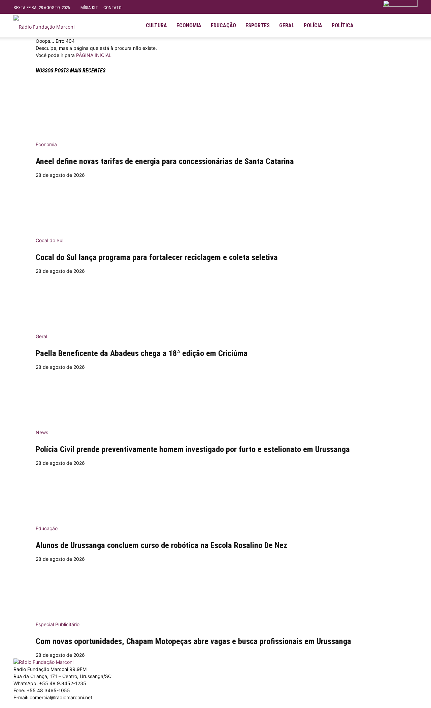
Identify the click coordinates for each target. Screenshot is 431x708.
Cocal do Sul (49, 240)
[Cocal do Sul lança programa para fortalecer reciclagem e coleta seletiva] (215, 205)
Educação (223, 25)
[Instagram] (380, 25)
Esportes (257, 25)
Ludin (163, 704)
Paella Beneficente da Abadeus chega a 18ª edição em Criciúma (141, 353)
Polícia (313, 25)
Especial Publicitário (57, 624)
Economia (188, 25)
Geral (286, 25)
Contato (112, 7)
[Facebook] (368, 25)
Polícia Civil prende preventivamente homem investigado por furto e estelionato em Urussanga (193, 449)
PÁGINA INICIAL (93, 55)
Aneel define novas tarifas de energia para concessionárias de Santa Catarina (165, 161)
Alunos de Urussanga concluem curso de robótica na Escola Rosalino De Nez (161, 545)
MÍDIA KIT (89, 7)
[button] (409, 23)
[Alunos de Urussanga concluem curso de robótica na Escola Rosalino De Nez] (215, 493)
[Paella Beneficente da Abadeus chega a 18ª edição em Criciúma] (215, 301)
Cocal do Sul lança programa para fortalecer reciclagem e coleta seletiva (157, 257)
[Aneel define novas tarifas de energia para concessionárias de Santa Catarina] (215, 109)
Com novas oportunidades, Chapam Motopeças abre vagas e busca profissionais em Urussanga (193, 641)
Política (343, 25)
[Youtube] (391, 25)
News (42, 432)
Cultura (156, 25)
